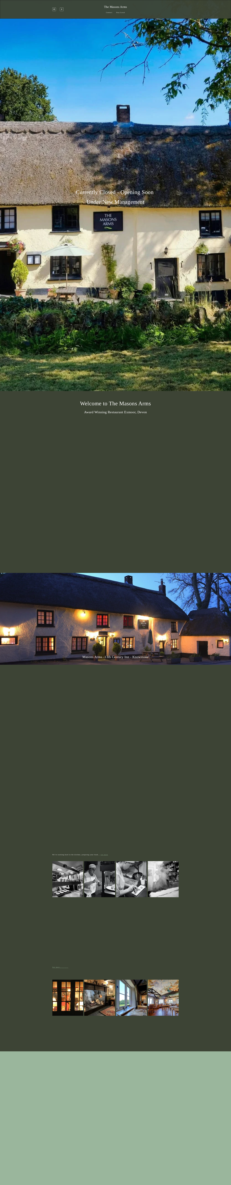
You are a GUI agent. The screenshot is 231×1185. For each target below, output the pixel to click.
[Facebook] (62, 9)
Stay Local (120, 12)
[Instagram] (54, 9)
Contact (109, 12)
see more (104, 854)
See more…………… (60, 967)
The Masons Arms (115, 6)
